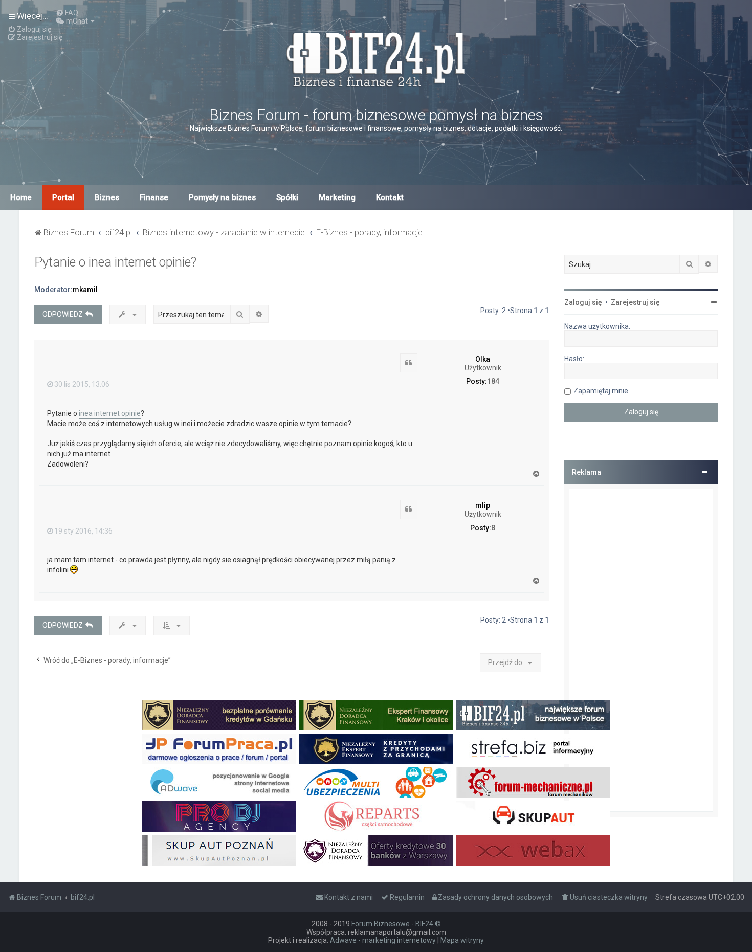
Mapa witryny (462, 940)
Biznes (107, 197)
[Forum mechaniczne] (533, 783)
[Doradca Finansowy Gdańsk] (219, 715)
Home (21, 197)
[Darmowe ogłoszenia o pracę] (219, 749)
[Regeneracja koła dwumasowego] (376, 816)
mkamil (85, 289)
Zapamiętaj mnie (600, 391)
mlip (482, 505)
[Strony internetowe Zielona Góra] (219, 783)
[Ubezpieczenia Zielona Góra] (376, 783)
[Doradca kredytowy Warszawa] (376, 850)
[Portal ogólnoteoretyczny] (533, 749)
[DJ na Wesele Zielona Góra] (219, 816)
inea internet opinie (110, 413)
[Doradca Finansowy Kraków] (376, 715)
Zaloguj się (583, 302)
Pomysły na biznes (222, 197)
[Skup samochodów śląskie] (533, 816)
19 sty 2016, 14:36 (83, 531)
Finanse (154, 197)
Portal (63, 197)
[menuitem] (67, 13)
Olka (482, 359)
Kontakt (390, 197)
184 (493, 381)
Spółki (287, 197)
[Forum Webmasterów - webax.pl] (533, 850)
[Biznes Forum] (376, 58)
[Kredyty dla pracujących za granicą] (376, 749)
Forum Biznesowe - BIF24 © (396, 924)
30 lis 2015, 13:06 (81, 384)
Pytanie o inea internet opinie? (115, 262)
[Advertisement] (641, 650)
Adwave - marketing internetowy (383, 940)
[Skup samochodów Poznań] (219, 850)
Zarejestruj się (635, 302)
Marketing (337, 197)
